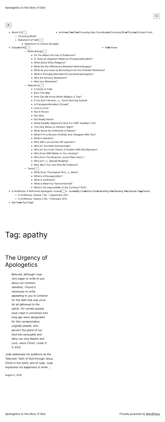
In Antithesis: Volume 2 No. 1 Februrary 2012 (42, 198)
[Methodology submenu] (44, 51)
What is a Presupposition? (48, 176)
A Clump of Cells (43, 89)
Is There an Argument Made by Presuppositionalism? (63, 58)
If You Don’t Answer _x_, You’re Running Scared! (60, 100)
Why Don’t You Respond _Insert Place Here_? (59, 157)
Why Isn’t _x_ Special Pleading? (51, 160)
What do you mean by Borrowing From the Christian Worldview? (69, 70)
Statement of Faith (28, 39)
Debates (16, 47)
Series (146, 191)
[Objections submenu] (41, 85)
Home (114, 47)
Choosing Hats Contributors (94, 32)
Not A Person (41, 111)
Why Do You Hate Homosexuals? (52, 145)
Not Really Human (44, 119)
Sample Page (136, 191)
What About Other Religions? (50, 62)
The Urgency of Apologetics (26, 261)
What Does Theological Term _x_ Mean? (56, 172)
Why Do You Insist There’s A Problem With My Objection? (65, 149)
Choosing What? (27, 36)
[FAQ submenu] (28, 47)
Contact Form (144, 32)
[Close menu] (8, 25)
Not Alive (39, 115)
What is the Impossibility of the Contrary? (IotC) (60, 187)
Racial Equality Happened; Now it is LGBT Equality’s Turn (65, 123)
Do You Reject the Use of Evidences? (54, 55)
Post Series (93, 191)
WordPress (153, 414)
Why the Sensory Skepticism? (50, 77)
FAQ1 (108, 47)
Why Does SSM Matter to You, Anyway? (56, 153)
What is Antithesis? (44, 179)
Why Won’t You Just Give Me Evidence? (56, 164)
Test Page (28, 202)
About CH (17, 32)
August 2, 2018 (13, 375)
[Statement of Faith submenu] (41, 40)
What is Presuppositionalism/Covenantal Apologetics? (64, 74)
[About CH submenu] (24, 32)
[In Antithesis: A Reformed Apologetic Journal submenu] (63, 191)
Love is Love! (41, 108)
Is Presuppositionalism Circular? (51, 104)
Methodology (35, 51)
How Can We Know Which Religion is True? (58, 96)
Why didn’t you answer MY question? (54, 142)
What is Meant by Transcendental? (53, 183)
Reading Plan (107, 191)
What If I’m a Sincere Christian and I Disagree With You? (65, 134)
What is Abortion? (43, 138)
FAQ (23, 47)
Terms (31, 168)
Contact (132, 32)
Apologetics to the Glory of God (25, 7)
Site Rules (17, 202)
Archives (63, 32)
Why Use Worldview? (45, 81)
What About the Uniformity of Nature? (55, 130)
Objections (33, 85)
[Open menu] (156, 16)
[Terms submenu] (36, 168)
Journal (72, 191)
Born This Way (42, 92)
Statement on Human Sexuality (41, 43)
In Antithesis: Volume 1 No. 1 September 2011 (43, 195)
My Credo (81, 191)
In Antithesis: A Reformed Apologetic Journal (36, 191)
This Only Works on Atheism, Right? (53, 127)
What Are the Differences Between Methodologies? (63, 66)
